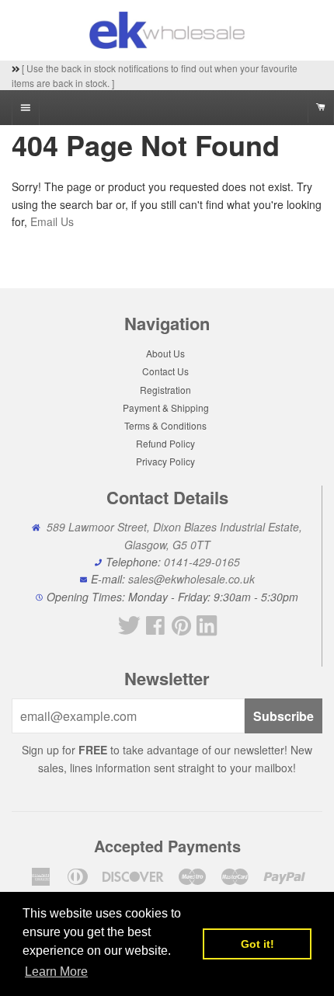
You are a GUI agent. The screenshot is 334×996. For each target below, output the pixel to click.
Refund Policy (165, 443)
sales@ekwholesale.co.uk (191, 579)
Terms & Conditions (165, 425)
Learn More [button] (56, 971)
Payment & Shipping (166, 407)
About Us (165, 353)
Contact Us (165, 371)
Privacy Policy (165, 461)
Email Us (52, 221)
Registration (165, 389)
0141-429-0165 (202, 561)
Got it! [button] (257, 944)
